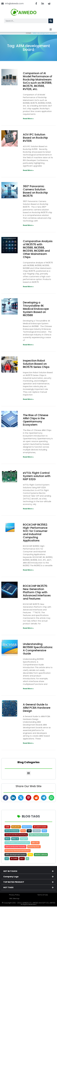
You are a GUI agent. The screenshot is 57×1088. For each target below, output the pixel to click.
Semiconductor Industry (15, 846)
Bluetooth (16, 827)
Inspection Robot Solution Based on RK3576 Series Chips (36, 364)
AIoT (22, 858)
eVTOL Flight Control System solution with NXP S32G (36, 476)
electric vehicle (41, 854)
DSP (29, 831)
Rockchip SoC (34, 846)
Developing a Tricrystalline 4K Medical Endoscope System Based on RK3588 (36, 309)
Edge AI (24, 839)
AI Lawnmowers (40, 827)
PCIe (23, 831)
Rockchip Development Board (18, 850)
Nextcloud (27, 827)
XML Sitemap (14, 898)
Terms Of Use (42, 895)
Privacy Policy (14, 895)
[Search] (50, 21)
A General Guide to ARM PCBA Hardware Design (36, 708)
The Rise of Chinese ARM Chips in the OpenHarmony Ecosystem (35, 420)
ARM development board (16, 854)
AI (27, 858)
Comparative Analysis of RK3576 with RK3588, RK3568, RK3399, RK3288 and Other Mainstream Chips (37, 249)
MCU (7, 839)
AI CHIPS (14, 858)
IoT (7, 858)
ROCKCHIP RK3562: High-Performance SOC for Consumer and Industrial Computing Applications (35, 532)
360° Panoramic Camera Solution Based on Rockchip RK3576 (35, 191)
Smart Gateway (12, 831)
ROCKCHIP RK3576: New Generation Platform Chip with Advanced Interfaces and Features (37, 592)
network (37, 831)
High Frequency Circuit (39, 835)
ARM (30, 854)
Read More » (28, 118)
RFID (44, 831)
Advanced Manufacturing (16, 835)
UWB (7, 827)
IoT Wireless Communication (17, 843)
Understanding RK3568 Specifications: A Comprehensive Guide (38, 648)
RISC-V (15, 839)
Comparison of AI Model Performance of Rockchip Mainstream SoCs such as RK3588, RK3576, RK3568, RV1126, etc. (37, 81)
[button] (50, 29)
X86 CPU (35, 843)
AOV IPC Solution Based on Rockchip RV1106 (35, 138)
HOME (28, 33)
